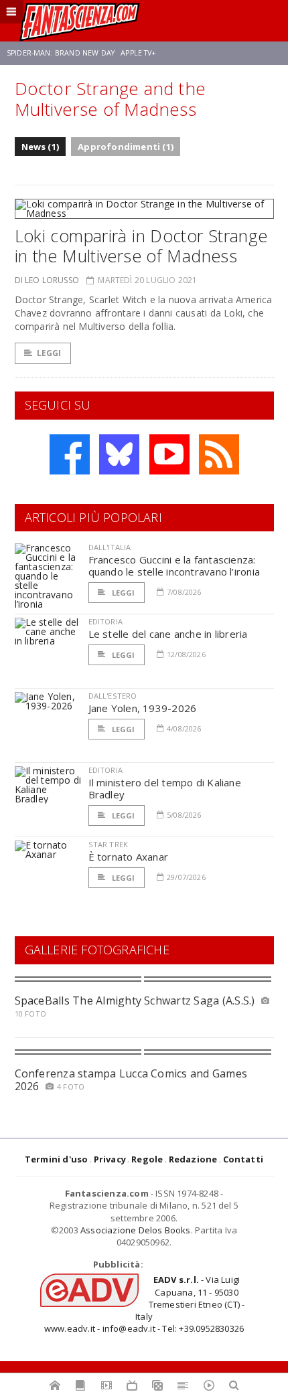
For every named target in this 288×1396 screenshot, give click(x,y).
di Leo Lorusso (47, 280)
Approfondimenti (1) (125, 147)
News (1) (40, 147)
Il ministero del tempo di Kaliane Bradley (164, 788)
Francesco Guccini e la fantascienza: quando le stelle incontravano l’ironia (174, 565)
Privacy (110, 1159)
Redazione (193, 1159)
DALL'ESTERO (112, 695)
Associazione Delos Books (135, 1230)
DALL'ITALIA (109, 547)
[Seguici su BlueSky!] (119, 454)
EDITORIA (105, 621)
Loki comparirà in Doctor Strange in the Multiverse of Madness (141, 245)
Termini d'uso (56, 1159)
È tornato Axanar (128, 856)
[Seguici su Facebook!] (69, 454)
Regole (147, 1159)
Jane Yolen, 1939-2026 (142, 708)
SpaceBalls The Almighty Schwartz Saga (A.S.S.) (135, 1000)
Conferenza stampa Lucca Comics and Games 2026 (131, 1080)
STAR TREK (108, 844)
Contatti (243, 1159)
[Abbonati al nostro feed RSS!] (219, 454)
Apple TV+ (138, 53)
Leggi (49, 353)
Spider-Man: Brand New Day (61, 53)
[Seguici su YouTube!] (169, 454)
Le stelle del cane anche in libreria (168, 633)
